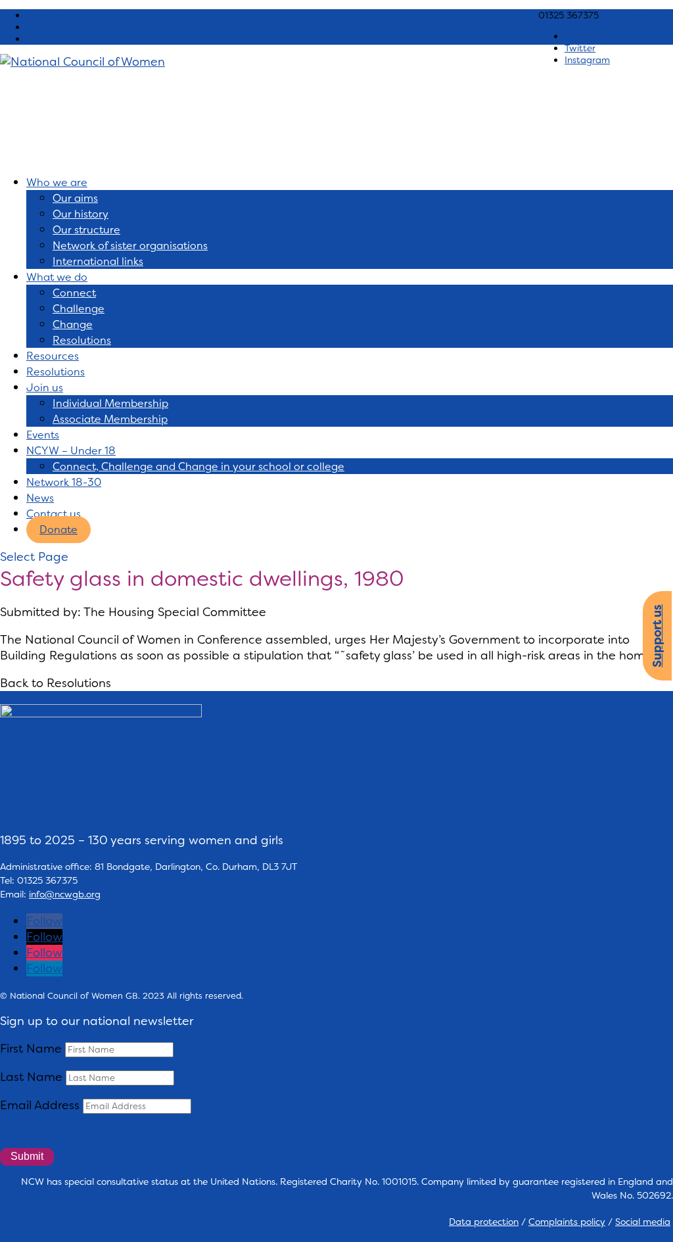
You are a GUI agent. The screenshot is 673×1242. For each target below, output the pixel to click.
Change (73, 324)
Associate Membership (110, 419)
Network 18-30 (63, 482)
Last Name (31, 1077)
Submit (27, 1156)
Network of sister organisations (130, 245)
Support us (657, 635)
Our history (80, 214)
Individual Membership (110, 403)
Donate (58, 530)
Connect (74, 293)
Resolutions (82, 340)
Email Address (40, 1105)
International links (98, 261)
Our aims (75, 198)
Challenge (78, 309)
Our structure (86, 230)
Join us (44, 387)
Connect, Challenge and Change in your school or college (198, 466)
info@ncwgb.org (65, 894)
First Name (31, 1049)
